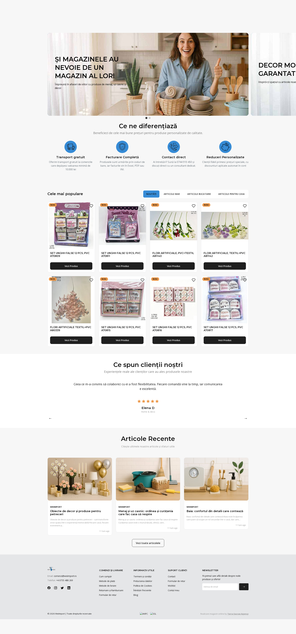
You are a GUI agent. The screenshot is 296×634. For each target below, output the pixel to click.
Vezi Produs (71, 266)
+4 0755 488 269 (59, 3)
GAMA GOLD (114, 16)
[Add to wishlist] (91, 205)
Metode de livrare (107, 585)
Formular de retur (107, 594)
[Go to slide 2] (150, 118)
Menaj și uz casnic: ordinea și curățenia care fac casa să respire (145, 512)
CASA (199, 16)
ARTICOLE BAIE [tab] (172, 193)
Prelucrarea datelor (143, 581)
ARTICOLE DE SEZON (73, 16)
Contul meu (173, 590)
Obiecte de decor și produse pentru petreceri (75, 512)
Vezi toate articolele (148, 543)
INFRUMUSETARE (158, 16)
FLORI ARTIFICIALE (134, 16)
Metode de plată (107, 581)
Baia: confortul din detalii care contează (215, 511)
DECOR (177, 16)
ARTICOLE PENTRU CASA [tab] (231, 193)
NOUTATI (54, 16)
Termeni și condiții (142, 576)
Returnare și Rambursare (111, 590)
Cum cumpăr (105, 576)
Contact (171, 576)
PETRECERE (214, 16)
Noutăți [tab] (151, 193)
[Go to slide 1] (146, 118)
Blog (136, 594)
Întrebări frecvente (142, 590)
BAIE (188, 16)
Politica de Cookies (143, 585)
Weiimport (56, 506)
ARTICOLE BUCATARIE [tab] (199, 193)
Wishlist (171, 585)
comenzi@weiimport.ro (80, 3)
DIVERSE (229, 16)
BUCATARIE (96, 16)
